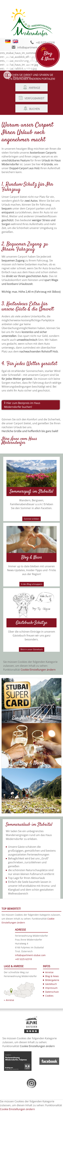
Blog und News (22, 77)
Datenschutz (52, 991)
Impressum (51, 987)
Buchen (34, 109)
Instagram (40, 69)
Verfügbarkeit (34, 98)
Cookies (49, 995)
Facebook (18, 69)
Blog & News (52, 976)
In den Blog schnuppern (31, 584)
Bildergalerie (20, 60)
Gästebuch (51, 983)
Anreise (10, 1000)
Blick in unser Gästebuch (32, 649)
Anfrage (34, 88)
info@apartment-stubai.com (34, 47)
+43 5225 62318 (45, 42)
